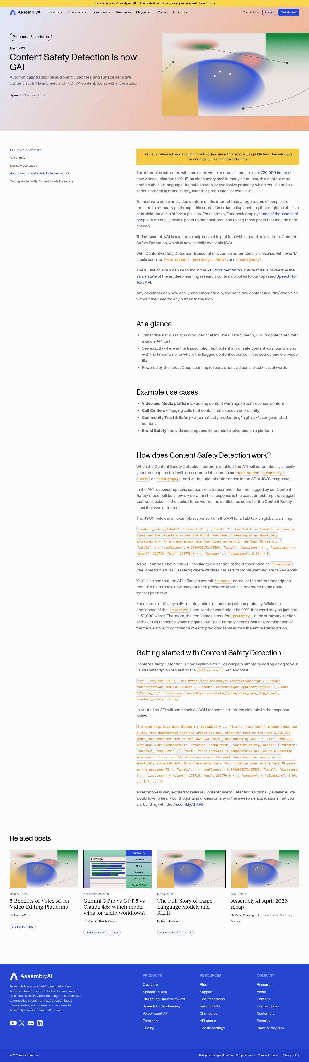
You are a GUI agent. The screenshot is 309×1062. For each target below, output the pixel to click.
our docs (285, 154)
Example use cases (23, 165)
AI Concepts (169, 932)
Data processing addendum (216, 1055)
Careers (263, 999)
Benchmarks (210, 1006)
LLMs (115, 932)
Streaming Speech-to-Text (164, 999)
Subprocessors (245, 1055)
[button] (54, 12)
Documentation (212, 999)
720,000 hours (274, 173)
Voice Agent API (156, 1013)
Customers (266, 1013)
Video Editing (22, 927)
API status (208, 1020)
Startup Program (270, 1028)
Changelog (208, 1013)
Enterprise (151, 1020)
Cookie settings (212, 1028)
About (261, 991)
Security (263, 1020)
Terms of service (268, 1055)
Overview (150, 984)
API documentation (224, 270)
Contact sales (268, 1006)
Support (206, 991)
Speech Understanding (161, 1006)
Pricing (148, 1028)
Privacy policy (291, 1055)
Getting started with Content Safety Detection (41, 181)
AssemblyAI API (187, 804)
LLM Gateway (96, 932)
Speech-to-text (155, 991)
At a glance (17, 157)
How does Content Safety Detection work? (39, 173)
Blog (203, 984)
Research (265, 984)
